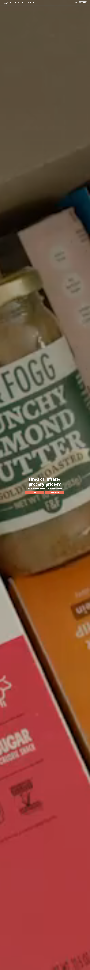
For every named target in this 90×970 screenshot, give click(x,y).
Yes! (35, 492)
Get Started (83, 2)
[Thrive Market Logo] (5, 2)
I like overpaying (54, 492)
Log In (75, 2)
